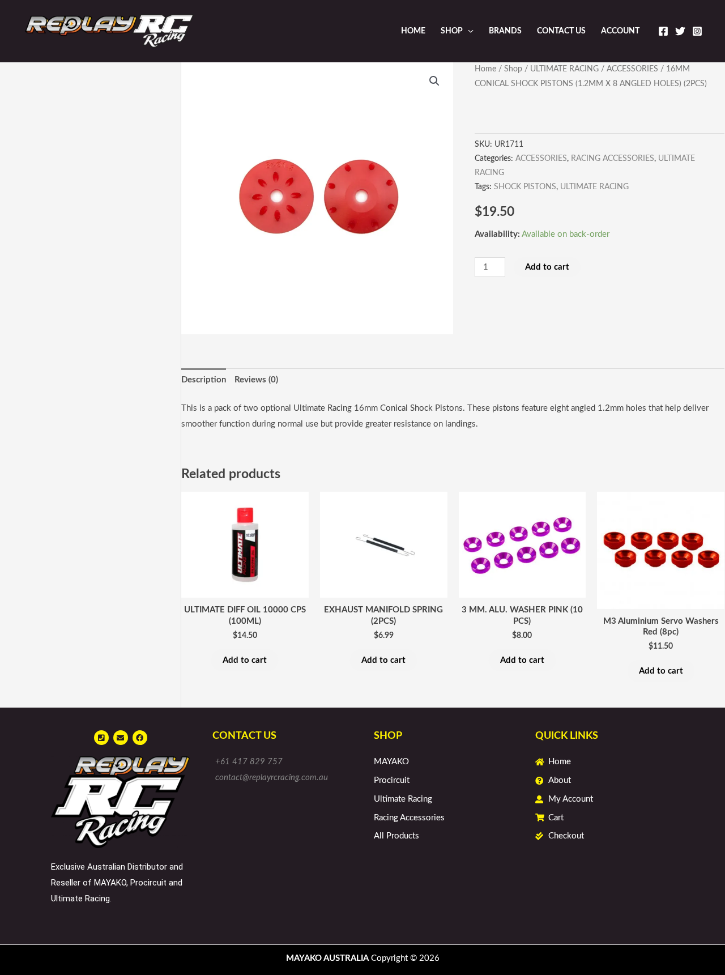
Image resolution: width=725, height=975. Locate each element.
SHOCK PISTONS (525, 187)
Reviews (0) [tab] (256, 380)
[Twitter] (680, 31)
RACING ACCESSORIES (612, 159)
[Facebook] (663, 31)
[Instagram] (697, 31)
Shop (452, 31)
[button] (434, 81)
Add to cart (547, 267)
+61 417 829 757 (249, 761)
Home (413, 31)
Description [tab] (203, 380)
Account (620, 31)
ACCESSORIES (632, 69)
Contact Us (561, 31)
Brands (505, 31)
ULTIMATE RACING (564, 69)
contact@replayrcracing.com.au (271, 777)
